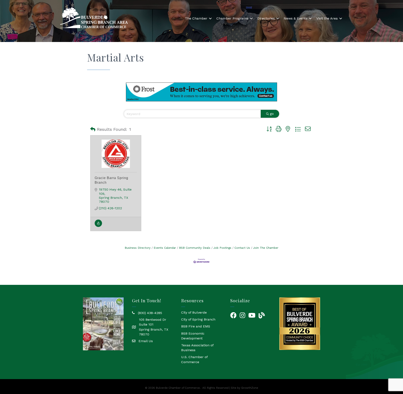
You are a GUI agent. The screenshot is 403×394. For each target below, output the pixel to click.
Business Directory (137, 247)
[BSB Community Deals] (98, 226)
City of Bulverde (194, 312)
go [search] (272, 114)
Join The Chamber (265, 247)
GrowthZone (249, 387)
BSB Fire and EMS (195, 326)
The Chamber (196, 18)
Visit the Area (327, 18)
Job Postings (222, 247)
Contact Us (242, 247)
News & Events (295, 18)
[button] (92, 129)
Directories (266, 18)
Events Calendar (165, 247)
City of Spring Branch (198, 319)
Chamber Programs (232, 18)
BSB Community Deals (194, 247)
